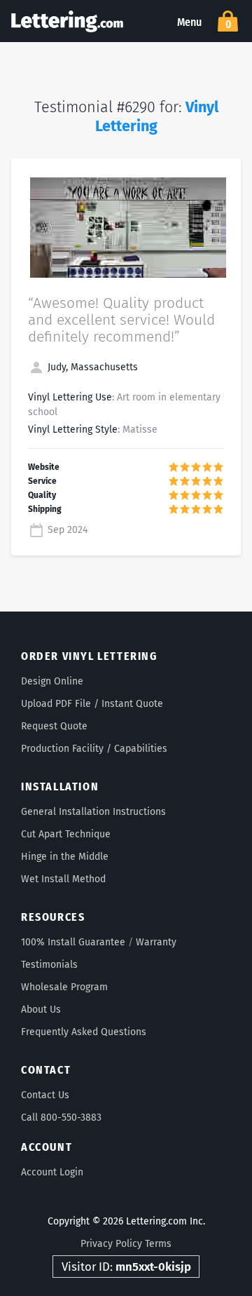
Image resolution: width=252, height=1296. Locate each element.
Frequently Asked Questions (83, 1032)
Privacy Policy (111, 1244)
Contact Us (45, 1095)
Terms (158, 1244)
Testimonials (49, 965)
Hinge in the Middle (64, 857)
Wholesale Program (64, 987)
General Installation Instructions (93, 812)
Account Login (52, 1172)
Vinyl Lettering (156, 116)
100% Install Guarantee (73, 942)
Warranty (156, 942)
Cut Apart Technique (66, 834)
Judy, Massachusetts (91, 367)
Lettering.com (67, 21)
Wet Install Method (63, 879)
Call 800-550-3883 (61, 1117)
